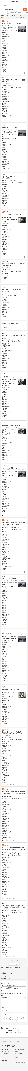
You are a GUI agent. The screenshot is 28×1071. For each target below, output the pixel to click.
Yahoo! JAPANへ (5, 1066)
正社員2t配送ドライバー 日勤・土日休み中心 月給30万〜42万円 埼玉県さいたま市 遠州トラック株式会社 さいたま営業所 (14, 524)
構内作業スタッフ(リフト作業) (10, 689)
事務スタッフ (5, 376)
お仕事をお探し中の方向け (7, 1051)
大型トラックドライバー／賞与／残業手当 (14, 335)
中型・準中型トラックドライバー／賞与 (13, 289)
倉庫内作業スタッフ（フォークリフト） (13, 127)
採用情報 (16, 1057)
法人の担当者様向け (5, 1053)
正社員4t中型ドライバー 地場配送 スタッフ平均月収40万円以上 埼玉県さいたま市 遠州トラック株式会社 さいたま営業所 (14, 907)
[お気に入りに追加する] (24, 73)
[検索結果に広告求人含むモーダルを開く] (3, 17)
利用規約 (16, 1051)
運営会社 (16, 1055)
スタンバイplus (5, 1062)
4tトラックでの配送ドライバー (11, 468)
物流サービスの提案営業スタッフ (11, 425)
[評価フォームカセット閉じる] (26, 1014)
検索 (25, 9)
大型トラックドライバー (9, 177)
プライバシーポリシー (19, 1053)
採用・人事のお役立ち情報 (20, 1062)
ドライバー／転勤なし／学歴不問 (11, 23)
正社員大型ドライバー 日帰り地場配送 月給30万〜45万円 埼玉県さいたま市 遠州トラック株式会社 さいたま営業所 (14, 849)
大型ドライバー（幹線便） (9, 579)
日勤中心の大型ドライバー (9, 633)
